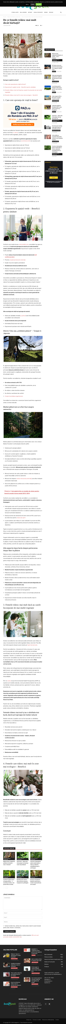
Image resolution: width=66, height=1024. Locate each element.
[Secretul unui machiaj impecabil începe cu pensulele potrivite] (47, 127)
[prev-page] (4, 888)
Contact (57, 1019)
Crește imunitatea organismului (14, 396)
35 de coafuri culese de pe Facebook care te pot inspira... (16, 974)
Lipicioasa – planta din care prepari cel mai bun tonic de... (57, 117)
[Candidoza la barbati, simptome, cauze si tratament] (6, 965)
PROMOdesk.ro (57, 974)
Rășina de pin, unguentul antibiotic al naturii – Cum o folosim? (9, 863)
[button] (61, 12)
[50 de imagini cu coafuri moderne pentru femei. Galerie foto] (27, 968)
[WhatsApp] (16, 29)
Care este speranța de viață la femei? (15, 84)
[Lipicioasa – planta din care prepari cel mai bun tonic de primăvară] (23, 856)
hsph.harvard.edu (32, 645)
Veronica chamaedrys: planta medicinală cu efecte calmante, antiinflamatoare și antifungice (35, 865)
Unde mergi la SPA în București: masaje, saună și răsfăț (56, 98)
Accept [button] (39, 4)
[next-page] (7, 888)
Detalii (32, 4)
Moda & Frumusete (38, 12)
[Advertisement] (55, 28)
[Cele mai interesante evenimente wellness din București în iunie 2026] (47, 77)
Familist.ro (47, 982)
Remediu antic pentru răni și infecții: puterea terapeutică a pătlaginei (22, 881)
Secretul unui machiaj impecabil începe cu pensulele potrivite (57, 127)
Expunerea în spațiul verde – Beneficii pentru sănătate (20, 87)
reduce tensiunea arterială (24, 478)
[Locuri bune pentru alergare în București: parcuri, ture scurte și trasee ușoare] (47, 88)
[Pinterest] (12, 29)
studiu (9, 681)
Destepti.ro (47, 979)
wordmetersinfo (25, 141)
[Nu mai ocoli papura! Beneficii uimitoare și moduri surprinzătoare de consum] (36, 874)
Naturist (30, 12)
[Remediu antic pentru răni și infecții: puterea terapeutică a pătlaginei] (23, 874)
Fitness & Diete (15, 12)
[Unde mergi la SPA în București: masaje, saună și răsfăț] (47, 98)
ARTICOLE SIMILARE (9, 848)
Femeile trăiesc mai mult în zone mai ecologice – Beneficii (21, 95)
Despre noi (28, 1019)
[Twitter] (8, 29)
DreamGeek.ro (48, 981)
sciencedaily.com (23, 244)
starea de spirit (21, 517)
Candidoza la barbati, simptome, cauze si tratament (16, 965)
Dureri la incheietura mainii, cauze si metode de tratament (16, 984)
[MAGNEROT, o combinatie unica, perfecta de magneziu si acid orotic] (27, 950)
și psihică (23, 315)
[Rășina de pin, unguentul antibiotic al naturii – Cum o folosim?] (9, 856)
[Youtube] (49, 1004)
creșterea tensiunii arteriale (18, 260)
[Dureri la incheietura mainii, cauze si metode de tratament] (6, 984)
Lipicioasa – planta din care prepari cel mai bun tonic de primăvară (22, 863)
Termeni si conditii (37, 1019)
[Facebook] (4, 29)
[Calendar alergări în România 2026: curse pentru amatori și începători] (47, 107)
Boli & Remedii (23, 12)
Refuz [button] (27, 4)
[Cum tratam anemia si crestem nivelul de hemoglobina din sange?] (27, 979)
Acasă (4, 16)
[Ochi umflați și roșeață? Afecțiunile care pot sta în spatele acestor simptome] (47, 137)
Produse (51, 12)
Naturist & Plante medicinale (13, 16)
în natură (15, 132)
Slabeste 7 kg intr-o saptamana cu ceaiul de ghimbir (16, 956)
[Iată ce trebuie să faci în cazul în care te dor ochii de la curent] (27, 960)
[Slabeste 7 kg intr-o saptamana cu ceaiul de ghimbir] (6, 955)
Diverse (46, 12)
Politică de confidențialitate (48, 1019)
